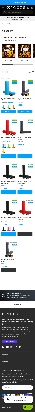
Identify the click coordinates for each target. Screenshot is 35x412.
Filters (29, 72)
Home (3, 23)
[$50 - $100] (24, 51)
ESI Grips (9, 23)
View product (25, 234)
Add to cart (9, 112)
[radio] (4, 107)
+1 (8, 151)
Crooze (8, 407)
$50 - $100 (24, 60)
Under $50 (8, 60)
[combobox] (17, 12)
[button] (2, 72)
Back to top (17, 304)
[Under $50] (8, 51)
